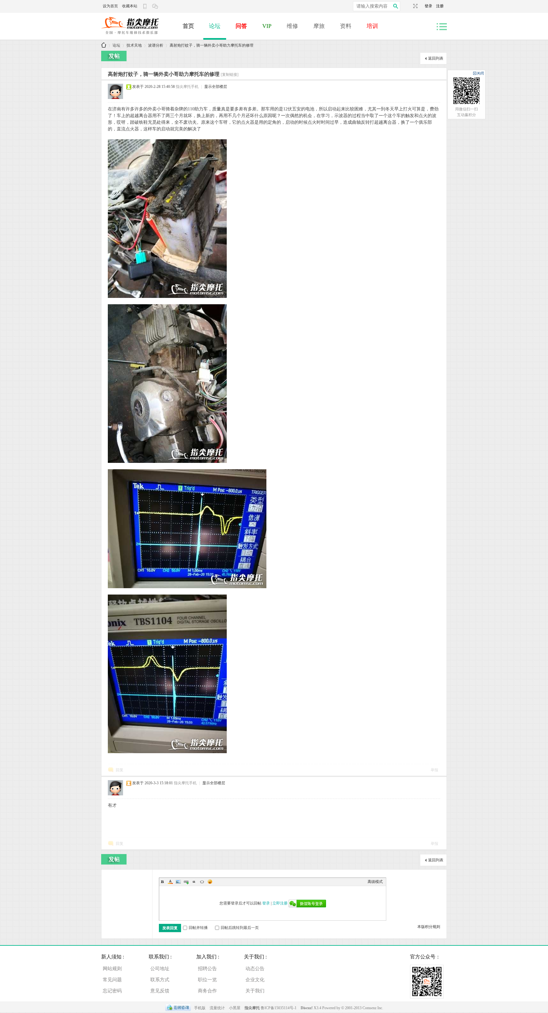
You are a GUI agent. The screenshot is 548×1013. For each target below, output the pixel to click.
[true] (395, 6)
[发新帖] (114, 56)
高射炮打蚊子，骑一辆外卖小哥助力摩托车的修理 (211, 45)
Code (202, 881)
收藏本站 (129, 6)
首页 (188, 26)
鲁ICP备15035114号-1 (279, 1008)
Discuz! (307, 1008)
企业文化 (254, 979)
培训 (372, 26)
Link (186, 881)
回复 (119, 770)
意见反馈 (159, 990)
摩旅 (319, 26)
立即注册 (280, 903)
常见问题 (112, 979)
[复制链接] (229, 74)
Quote (194, 881)
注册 (440, 6)
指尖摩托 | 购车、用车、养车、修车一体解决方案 (103, 45)
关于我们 (254, 990)
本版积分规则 (428, 926)
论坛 (214, 26)
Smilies (210, 881)
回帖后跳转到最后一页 (240, 927)
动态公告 (254, 968)
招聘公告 (207, 968)
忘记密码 (112, 990)
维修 (292, 26)
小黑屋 (234, 1008)
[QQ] (178, 1008)
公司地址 (159, 968)
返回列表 (435, 58)
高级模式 (375, 881)
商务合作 (207, 990)
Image (178, 881)
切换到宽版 (414, 6)
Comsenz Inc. (372, 1008)
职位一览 (207, 979)
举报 (434, 770)
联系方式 (159, 979)
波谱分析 (155, 45)
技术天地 (134, 45)
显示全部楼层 (215, 86)
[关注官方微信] (155, 6)
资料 (345, 26)
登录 (430, 6)
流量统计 (217, 1008)
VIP (266, 26)
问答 (241, 26)
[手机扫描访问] (145, 6)
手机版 (200, 1008)
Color (170, 881)
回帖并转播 (198, 927)
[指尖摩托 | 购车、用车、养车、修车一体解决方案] (139, 37)
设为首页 (110, 6)
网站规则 (112, 968)
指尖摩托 (252, 1008)
